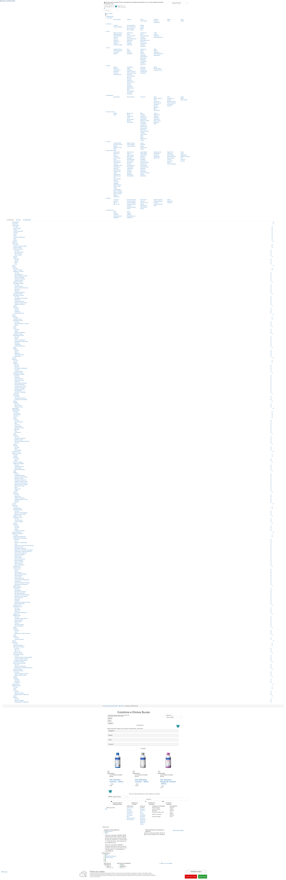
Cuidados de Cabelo (130, 67)
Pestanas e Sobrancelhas (143, 42)
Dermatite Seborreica (129, 79)
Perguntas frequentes (142, 817)
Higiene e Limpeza (118, 33)
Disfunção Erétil (130, 159)
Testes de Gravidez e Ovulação (129, 171)
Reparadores (157, 55)
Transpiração (143, 61)
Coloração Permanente (143, 69)
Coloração (142, 67)
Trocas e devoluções (142, 814)
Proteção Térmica (158, 70)
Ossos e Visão (117, 186)
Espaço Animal (110, 210)
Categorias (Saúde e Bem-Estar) (116, 715)
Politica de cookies (142, 823)
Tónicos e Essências (116, 39)
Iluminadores (117, 97)
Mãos (155, 49)
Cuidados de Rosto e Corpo (143, 125)
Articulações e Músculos (117, 167)
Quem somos (130, 807)
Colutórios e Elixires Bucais (170, 154)
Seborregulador (130, 91)
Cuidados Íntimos (118, 49)
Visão (115, 159)
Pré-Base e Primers (156, 105)
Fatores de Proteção (116, 200)
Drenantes (156, 155)
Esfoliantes (143, 59)
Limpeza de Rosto (118, 44)
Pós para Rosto (130, 97)
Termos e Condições (129, 809)
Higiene (115, 53)
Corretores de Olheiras (170, 99)
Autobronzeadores (158, 199)
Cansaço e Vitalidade (116, 182)
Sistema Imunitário (118, 192)
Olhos (168, 97)
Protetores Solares (131, 199)
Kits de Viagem (117, 19)
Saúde (182, 152)
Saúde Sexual (130, 152)
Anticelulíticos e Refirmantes (144, 57)
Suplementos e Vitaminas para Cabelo (117, 171)
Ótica (182, 158)
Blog (128, 816)
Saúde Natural (143, 152)
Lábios (155, 33)
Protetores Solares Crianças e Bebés (131, 201)
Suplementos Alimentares (117, 152)
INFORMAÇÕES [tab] (27, 220)
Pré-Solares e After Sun (143, 200)
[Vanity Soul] (178, 726)
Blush (155, 108)
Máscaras (129, 41)
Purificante (142, 170)
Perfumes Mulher (131, 25)
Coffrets (129, 19)
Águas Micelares (117, 34)
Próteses (169, 159)
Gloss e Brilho (184, 100)
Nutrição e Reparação (129, 85)
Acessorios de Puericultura (143, 128)
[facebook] (106, 809)
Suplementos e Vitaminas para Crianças (117, 162)
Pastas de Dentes (171, 156)
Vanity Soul (105, 706)
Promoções (109, 18)
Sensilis (142, 27)
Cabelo (169, 19)
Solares (182, 21)
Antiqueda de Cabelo (143, 148)
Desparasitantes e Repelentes (118, 216)
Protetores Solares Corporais (131, 204)
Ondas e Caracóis (131, 71)
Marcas (142, 25)
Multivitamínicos (117, 184)
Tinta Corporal (130, 161)
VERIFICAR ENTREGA (178, 830)
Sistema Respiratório (116, 195)
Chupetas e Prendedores (143, 122)
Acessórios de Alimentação (143, 118)
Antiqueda (129, 74)
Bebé (115, 114)
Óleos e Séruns (157, 68)
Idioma (110, 796)
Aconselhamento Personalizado (131, 818)
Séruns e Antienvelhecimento (131, 37)
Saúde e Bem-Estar (111, 150)
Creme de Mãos (131, 144)
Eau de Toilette (130, 30)
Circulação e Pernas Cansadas (144, 161)
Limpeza (156, 34)
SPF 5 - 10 (116, 202)
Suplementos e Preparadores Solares (143, 207)
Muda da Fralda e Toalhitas (144, 131)
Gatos (128, 211)
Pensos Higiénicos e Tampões (118, 51)
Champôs (116, 73)
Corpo (182, 19)
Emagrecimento (157, 152)
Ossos (115, 155)
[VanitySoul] (148, 791)
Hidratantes (129, 40)
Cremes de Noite (131, 35)
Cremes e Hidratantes (129, 52)
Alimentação (157, 153)
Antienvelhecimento (145, 40)
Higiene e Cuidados (116, 213)
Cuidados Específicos (129, 43)
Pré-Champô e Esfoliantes (117, 70)
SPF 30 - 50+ (117, 204)
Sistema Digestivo (118, 190)
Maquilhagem (110, 95)
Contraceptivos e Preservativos (131, 166)
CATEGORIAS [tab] (10, 220)
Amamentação (130, 119)
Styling (155, 67)
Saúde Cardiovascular (117, 188)
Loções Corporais (131, 146)
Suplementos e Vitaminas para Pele (117, 176)
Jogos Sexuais (130, 155)
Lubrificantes (130, 168)
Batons (182, 98)
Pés (128, 49)
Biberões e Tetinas (144, 120)
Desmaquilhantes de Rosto (118, 36)
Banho (141, 137)
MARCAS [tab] (18, 220)
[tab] (143, 730)
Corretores (142, 97)
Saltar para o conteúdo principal (7, 0)
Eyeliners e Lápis (171, 101)
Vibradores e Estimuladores (130, 175)
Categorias (111, 731)
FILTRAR (143, 748)
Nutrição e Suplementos (157, 21)
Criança (155, 113)
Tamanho (110, 723)
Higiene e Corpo (131, 143)
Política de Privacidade (129, 814)
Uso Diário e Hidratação (130, 93)
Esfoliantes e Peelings (117, 42)
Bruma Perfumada (131, 27)
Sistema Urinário (117, 193)
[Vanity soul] (143, 6)
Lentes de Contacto (183, 160)
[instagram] (105, 809)
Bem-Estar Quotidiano (143, 158)
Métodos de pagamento (143, 820)
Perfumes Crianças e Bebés (118, 26)
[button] (180, 3)
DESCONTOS (110, 16)
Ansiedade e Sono (118, 165)
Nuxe (141, 30)
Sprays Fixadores (158, 98)
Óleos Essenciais (144, 167)
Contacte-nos (130, 812)
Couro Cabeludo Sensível (131, 76)
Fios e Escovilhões (171, 164)
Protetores (169, 202)
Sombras (169, 106)
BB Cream (156, 107)
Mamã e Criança (111, 111)
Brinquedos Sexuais (129, 163)
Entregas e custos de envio (142, 810)
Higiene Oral (143, 138)
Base (155, 100)
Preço (109, 720)
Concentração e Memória (117, 179)
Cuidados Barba (117, 143)
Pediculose (129, 70)
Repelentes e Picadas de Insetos (144, 172)
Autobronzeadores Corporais (158, 201)
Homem (109, 141)
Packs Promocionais (143, 20)
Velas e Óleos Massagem (130, 157)
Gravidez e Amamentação (117, 157)
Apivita (142, 28)
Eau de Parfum (130, 28)
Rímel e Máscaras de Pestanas (171, 103)
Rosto (168, 21)
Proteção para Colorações (143, 72)
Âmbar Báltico (143, 153)
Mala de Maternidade (130, 121)
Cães (115, 211)
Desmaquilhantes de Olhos (144, 36)
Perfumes (156, 19)
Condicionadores (118, 74)
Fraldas (115, 113)
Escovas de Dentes (170, 161)
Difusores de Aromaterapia (143, 164)
